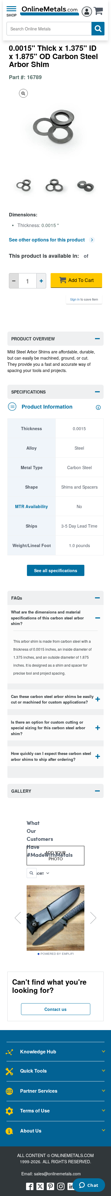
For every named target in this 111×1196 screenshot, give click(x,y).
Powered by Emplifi (57, 953)
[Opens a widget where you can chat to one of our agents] (88, 1185)
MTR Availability (31, 506)
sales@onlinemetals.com (57, 1174)
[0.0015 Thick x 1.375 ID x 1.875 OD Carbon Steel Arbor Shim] (24, 185)
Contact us (55, 1009)
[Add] (41, 280)
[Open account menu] (87, 10)
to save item (84, 299)
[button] (99, 13)
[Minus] (14, 280)
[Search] (97, 28)
